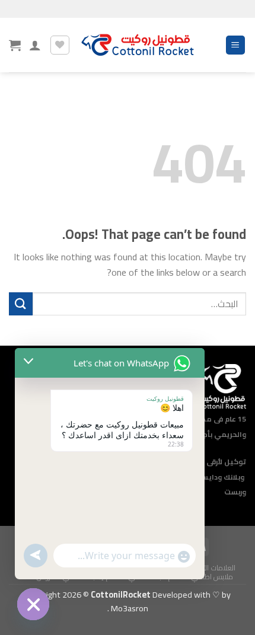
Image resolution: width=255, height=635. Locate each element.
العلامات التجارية (212, 568)
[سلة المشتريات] (15, 45)
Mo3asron (128, 608)
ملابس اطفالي (213, 576)
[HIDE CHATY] (33, 604)
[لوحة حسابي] (35, 45)
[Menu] (236, 45)
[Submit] (21, 303)
